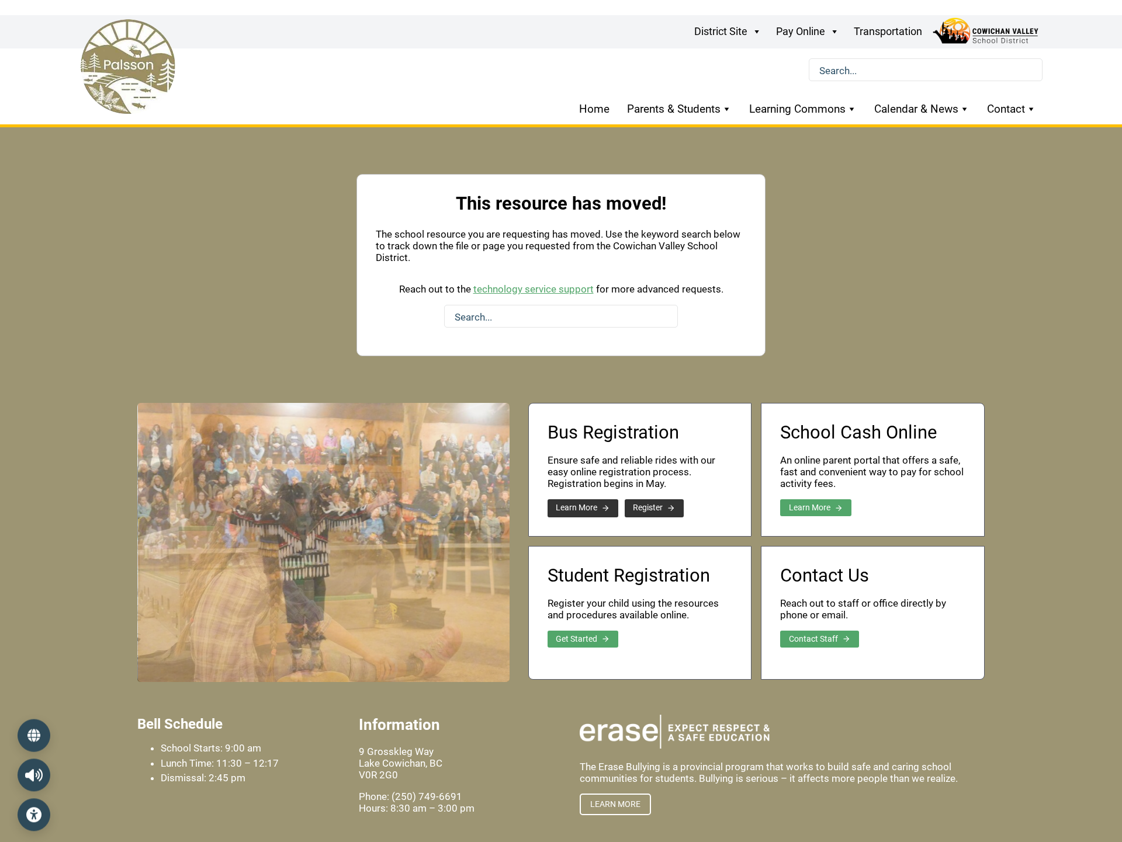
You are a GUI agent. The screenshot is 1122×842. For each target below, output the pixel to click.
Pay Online (800, 31)
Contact (1006, 109)
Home (594, 109)
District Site (720, 31)
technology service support (533, 289)
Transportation (888, 31)
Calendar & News (916, 109)
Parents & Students (674, 109)
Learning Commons (797, 109)
